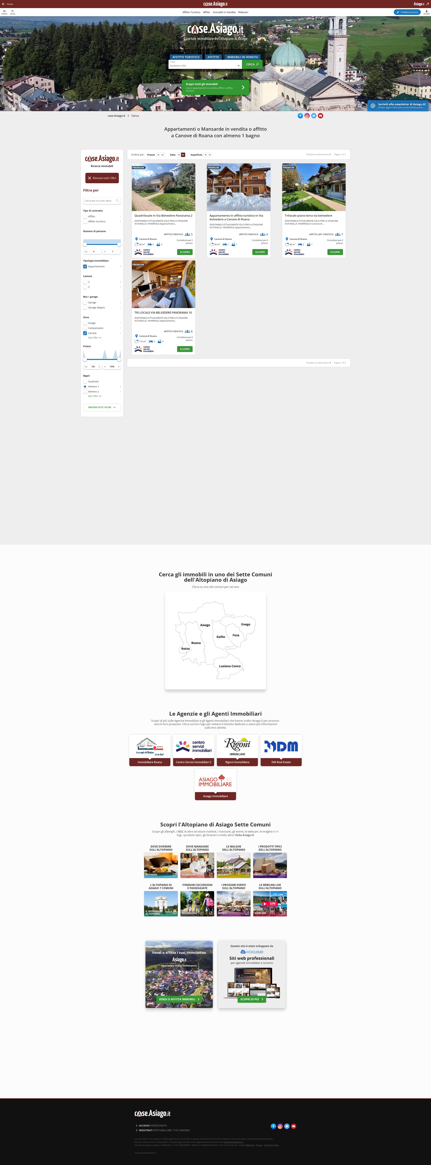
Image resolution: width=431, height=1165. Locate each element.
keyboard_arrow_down (162, 155)
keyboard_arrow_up (158, 155)
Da (86, 252)
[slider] (85, 244)
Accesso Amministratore (145, 1153)
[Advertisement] (102, 472)
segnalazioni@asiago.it (234, 1142)
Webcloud (250, 1145)
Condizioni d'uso (271, 1145)
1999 (112, 366)
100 (93, 366)
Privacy (259, 1145)
